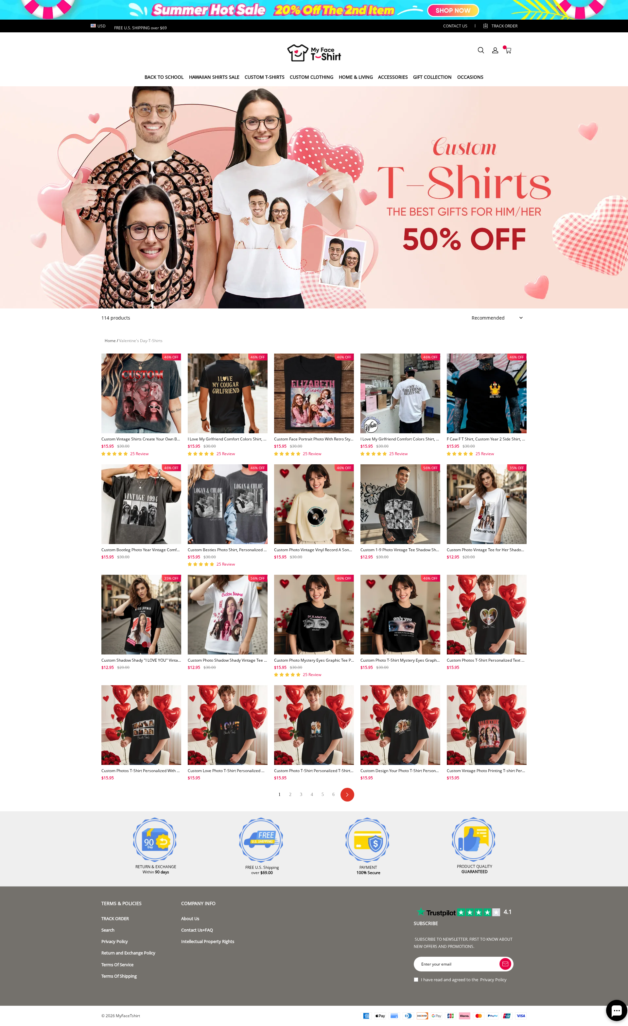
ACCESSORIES (393, 77)
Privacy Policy (114, 941)
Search (107, 930)
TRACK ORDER (115, 918)
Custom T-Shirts (265, 77)
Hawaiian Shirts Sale (214, 77)
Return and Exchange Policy (128, 953)
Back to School (164, 77)
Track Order (504, 26)
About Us (190, 918)
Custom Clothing (311, 77)
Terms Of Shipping (119, 976)
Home (110, 340)
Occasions (470, 77)
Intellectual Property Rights (207, 941)
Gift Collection (432, 77)
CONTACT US (455, 26)
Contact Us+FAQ (197, 930)
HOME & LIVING (356, 77)
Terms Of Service (117, 965)
